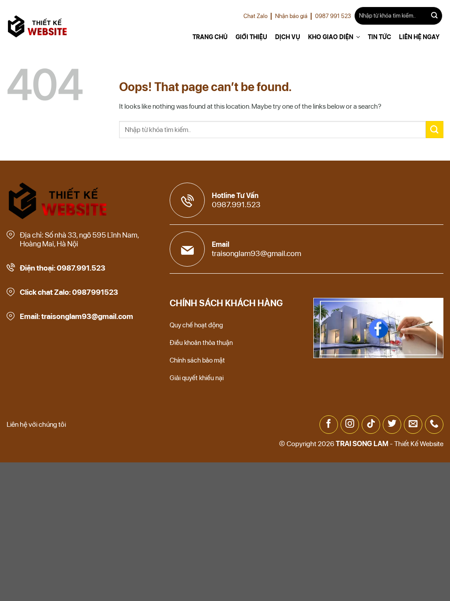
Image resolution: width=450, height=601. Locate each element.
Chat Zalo (255, 16)
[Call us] (434, 424)
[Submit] (434, 15)
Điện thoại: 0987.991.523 (62, 268)
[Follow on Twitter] (392, 424)
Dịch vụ (287, 36)
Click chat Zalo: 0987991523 (69, 292)
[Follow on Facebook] (328, 424)
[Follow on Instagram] (350, 424)
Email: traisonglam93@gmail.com (76, 316)
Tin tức (379, 36)
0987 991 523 (333, 16)
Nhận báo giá (291, 16)
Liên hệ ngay (419, 36)
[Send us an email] (413, 424)
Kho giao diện (330, 36)
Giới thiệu (251, 36)
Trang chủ (210, 36)
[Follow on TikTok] (371, 424)
